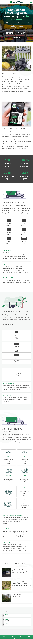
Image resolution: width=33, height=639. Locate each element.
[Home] (16, 2)
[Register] (31, 2)
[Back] (2, 2)
